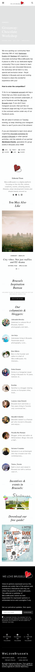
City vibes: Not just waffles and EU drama (17, 261)
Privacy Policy (10, 660)
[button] (16, 269)
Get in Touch (22, 658)
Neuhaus (14, 56)
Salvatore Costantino (17, 448)
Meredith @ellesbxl (17, 417)
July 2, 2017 (16, 40)
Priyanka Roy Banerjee (18, 433)
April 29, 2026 (23, 265)
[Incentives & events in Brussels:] (17, 501)
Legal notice (23, 660)
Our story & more (8, 658)
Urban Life (21, 255)
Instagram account (18, 92)
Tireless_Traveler (16, 464)
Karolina (14, 385)
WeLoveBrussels (15, 653)
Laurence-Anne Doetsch (18, 401)
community (5, 22)
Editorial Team (6, 40)
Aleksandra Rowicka (17, 319)
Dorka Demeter (16, 369)
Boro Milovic (15, 351)
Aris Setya (14, 335)
